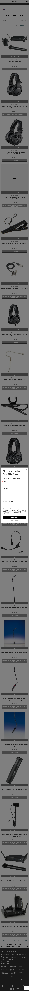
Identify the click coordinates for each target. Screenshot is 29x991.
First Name (5, 488)
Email (4, 481)
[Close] (26, 469)
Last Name (5, 494)
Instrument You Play (8, 501)
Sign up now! (14, 517)
